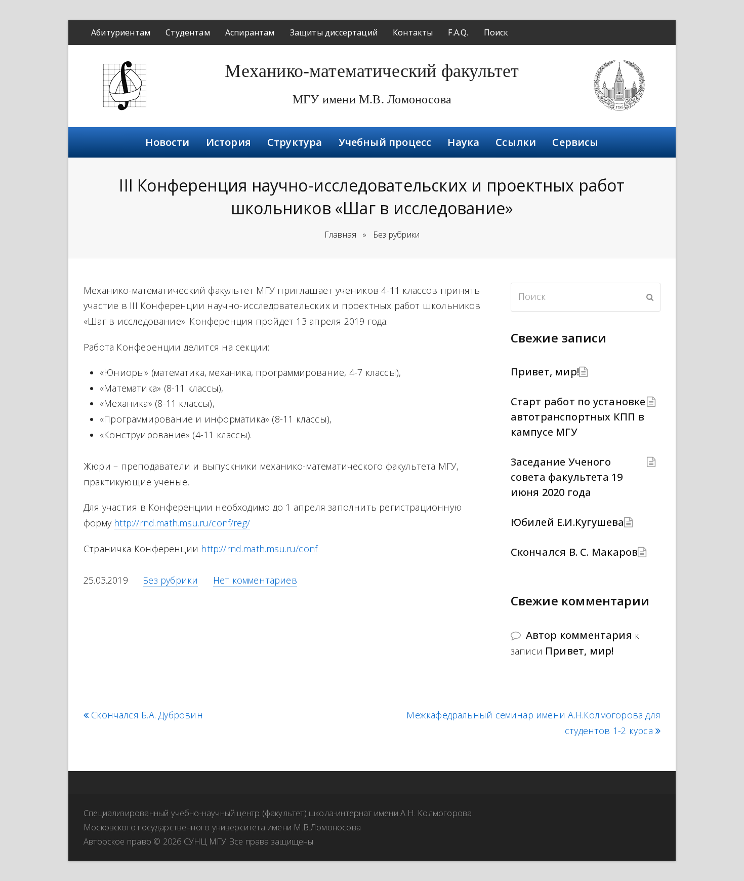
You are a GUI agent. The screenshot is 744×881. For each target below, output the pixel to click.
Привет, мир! (545, 371)
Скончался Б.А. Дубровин (147, 715)
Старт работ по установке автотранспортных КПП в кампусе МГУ (578, 417)
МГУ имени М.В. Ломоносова (372, 99)
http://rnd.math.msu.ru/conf (259, 549)
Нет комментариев (255, 580)
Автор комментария (579, 635)
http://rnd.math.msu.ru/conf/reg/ (182, 523)
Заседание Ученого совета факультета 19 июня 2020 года (567, 477)
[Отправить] (649, 297)
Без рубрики (170, 580)
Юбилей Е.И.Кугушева (568, 522)
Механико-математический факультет (372, 71)
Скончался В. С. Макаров (574, 552)
